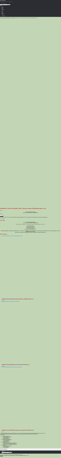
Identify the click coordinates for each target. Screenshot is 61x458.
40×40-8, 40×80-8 (5, 447)
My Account (3, 3)
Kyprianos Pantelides (3, 0)
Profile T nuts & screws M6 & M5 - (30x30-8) (9, 443)
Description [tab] (3, 218)
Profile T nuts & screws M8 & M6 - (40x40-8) (9, 444)
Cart (2, 8)
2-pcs (26, 217)
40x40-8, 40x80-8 (5, 438)
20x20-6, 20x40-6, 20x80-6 (7, 439)
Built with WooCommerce (3, 449)
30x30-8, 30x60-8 (13, 217)
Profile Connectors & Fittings (20, 217)
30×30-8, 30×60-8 (5, 446)
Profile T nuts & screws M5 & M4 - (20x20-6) (9, 442)
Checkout (3, 9)
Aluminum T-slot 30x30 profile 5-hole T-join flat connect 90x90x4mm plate (37, 217)
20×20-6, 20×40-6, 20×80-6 (7, 445)
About (2, 14)
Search (9, 4)
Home (2, 11)
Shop (2, 7)
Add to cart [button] (5, 300)
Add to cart (1, 216)
